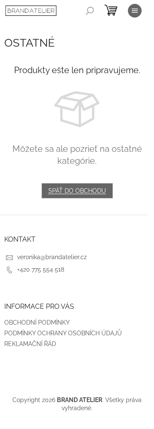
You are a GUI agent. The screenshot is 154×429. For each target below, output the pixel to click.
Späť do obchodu (77, 190)
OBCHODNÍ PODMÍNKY (37, 322)
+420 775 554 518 (40, 269)
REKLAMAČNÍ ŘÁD (30, 343)
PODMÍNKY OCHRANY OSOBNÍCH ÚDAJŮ (63, 333)
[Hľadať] (89, 10)
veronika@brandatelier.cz (52, 257)
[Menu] (134, 10)
